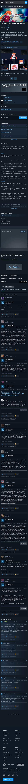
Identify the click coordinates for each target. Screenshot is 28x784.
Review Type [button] (4, 275)
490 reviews (7, 516)
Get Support (18, 755)
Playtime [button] (20, 278)
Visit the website (5, 132)
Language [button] (3, 278)
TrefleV (6, 355)
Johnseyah (7, 556)
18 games (6, 322)
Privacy (4, 749)
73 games (6, 299)
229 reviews (7, 426)
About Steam (6, 733)
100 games (7, 581)
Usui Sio (7, 25)
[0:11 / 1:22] (14, 56)
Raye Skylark (8, 515)
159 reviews (12, 356)
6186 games (7, 382)
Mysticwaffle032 (9, 450)
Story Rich (15, 41)
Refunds (5, 760)
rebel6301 (7, 579)
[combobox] (15, 2)
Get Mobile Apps (8, 779)
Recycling (17, 740)
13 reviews (13, 482)
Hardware (17, 738)
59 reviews (13, 581)
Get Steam (17, 749)
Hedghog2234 (8, 480)
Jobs (16, 735)
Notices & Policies (7, 755)
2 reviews (12, 322)
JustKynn (7, 321)
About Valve (18, 733)
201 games (7, 482)
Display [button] (3, 281)
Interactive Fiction (6, 41)
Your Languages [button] (8, 286)
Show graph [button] (22, 281)
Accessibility (6, 752)
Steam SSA (5, 735)
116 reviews (13, 382)
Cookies (5, 757)
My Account (18, 757)
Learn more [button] (23, 117)
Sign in (2, 73)
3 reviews (12, 299)
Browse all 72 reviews (14, 714)
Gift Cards (5, 743)
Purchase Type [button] (14, 275)
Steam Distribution (7, 740)
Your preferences (14, 259)
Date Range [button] (12, 278)
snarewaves (7, 424)
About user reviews (5, 259)
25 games (7, 356)
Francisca (7, 381)
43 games (7, 557)
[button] (3, 6)
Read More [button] (23, 410)
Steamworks (6, 738)
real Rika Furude (8, 297)
